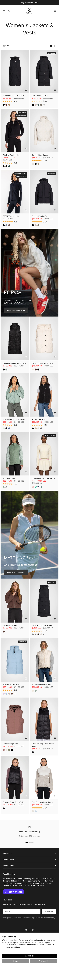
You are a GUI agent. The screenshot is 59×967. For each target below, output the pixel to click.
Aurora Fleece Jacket (40, 419)
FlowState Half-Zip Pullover (14, 419)
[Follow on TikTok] (33, 930)
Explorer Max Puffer (40, 96)
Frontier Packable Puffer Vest (14, 363)
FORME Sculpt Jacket (11, 216)
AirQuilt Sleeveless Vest (41, 685)
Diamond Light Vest (10, 744)
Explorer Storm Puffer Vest (42, 363)
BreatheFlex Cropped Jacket (43, 478)
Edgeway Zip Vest (10, 625)
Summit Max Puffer (39, 216)
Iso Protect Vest (9, 478)
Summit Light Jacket (40, 155)
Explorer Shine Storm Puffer (14, 802)
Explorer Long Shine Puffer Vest (43, 745)
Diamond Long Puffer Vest (13, 96)
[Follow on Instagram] (26, 930)
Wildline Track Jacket (11, 155)
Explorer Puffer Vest (11, 685)
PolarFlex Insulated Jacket (42, 802)
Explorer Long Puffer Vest (42, 625)
